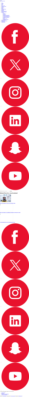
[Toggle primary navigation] (0, 0)
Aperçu (4, 13)
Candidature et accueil (5, 19)
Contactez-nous (3, 392)
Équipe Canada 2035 (4, 11)
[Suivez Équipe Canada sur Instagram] (15, 106)
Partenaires (3, 7)
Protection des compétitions (6, 15)
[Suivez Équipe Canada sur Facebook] (15, 50)
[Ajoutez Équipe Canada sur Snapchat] (15, 362)
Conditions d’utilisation (4, 394)
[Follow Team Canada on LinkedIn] (15, 334)
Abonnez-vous (3, 21)
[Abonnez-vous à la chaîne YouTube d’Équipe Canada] (15, 189)
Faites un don (3, 5)
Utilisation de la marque (4, 20)
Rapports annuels (5, 18)
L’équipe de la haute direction (6, 16)
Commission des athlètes (6, 17)
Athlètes (2, 3)
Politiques (4, 14)
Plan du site (3, 393)
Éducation (3, 10)
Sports (2, 4)
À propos (3, 12)
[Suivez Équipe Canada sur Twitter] (15, 78)
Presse (2, 8)
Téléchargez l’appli (4, 6)
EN (1, 0)
